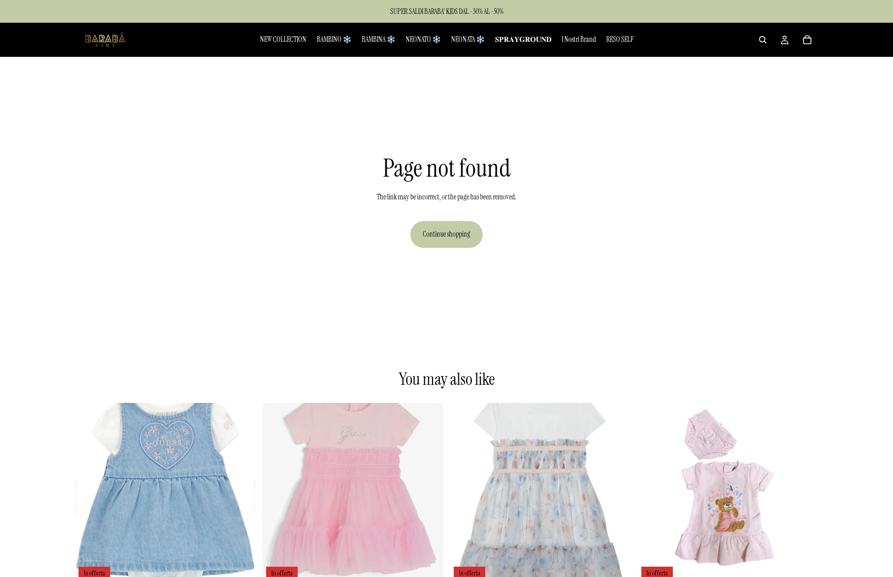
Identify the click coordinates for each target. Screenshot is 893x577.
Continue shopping (446, 234)
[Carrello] (807, 39)
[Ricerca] (762, 39)
